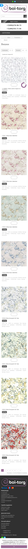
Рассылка (3, 528)
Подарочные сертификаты (8, 515)
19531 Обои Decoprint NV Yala (10, 364)
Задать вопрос (14, 21)
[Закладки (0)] (22, 1)
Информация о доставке (7, 496)
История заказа (5, 525)
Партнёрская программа (7, 517)
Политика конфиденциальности (9, 497)
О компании (4, 492)
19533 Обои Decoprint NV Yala (10, 455)
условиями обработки (9, 542)
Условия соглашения (6, 500)
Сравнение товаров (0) (7, 54)
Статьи (3, 502)
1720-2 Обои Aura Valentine (9, 181)
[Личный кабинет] (21, 1)
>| (20, 470)
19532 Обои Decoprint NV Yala (10, 409)
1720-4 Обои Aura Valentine (9, 272)
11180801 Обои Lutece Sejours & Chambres (11, 89)
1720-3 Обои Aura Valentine (9, 227)
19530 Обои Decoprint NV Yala (10, 318)
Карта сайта (4, 510)
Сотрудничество (5, 494)
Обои (8, 37)
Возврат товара (5, 508)
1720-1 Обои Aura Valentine (9, 135)
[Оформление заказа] (25, 1)
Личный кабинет (5, 523)
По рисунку (17, 37)
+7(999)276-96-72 (6, 530)
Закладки (3, 526)
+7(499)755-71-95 (6, 532)
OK (14, 546)
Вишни (5, 40)
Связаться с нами (5, 507)
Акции (2, 518)
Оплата (3, 499)
